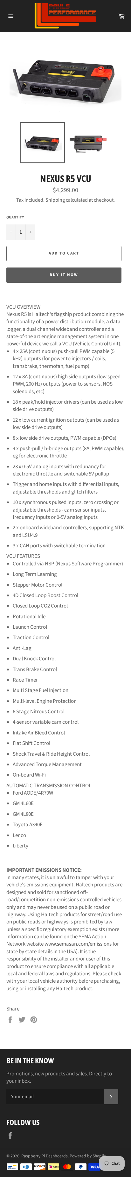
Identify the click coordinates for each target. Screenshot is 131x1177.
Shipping (55, 200)
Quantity (15, 217)
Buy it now (64, 275)
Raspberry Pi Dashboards (44, 1156)
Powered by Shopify (88, 1156)
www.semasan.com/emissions (78, 944)
